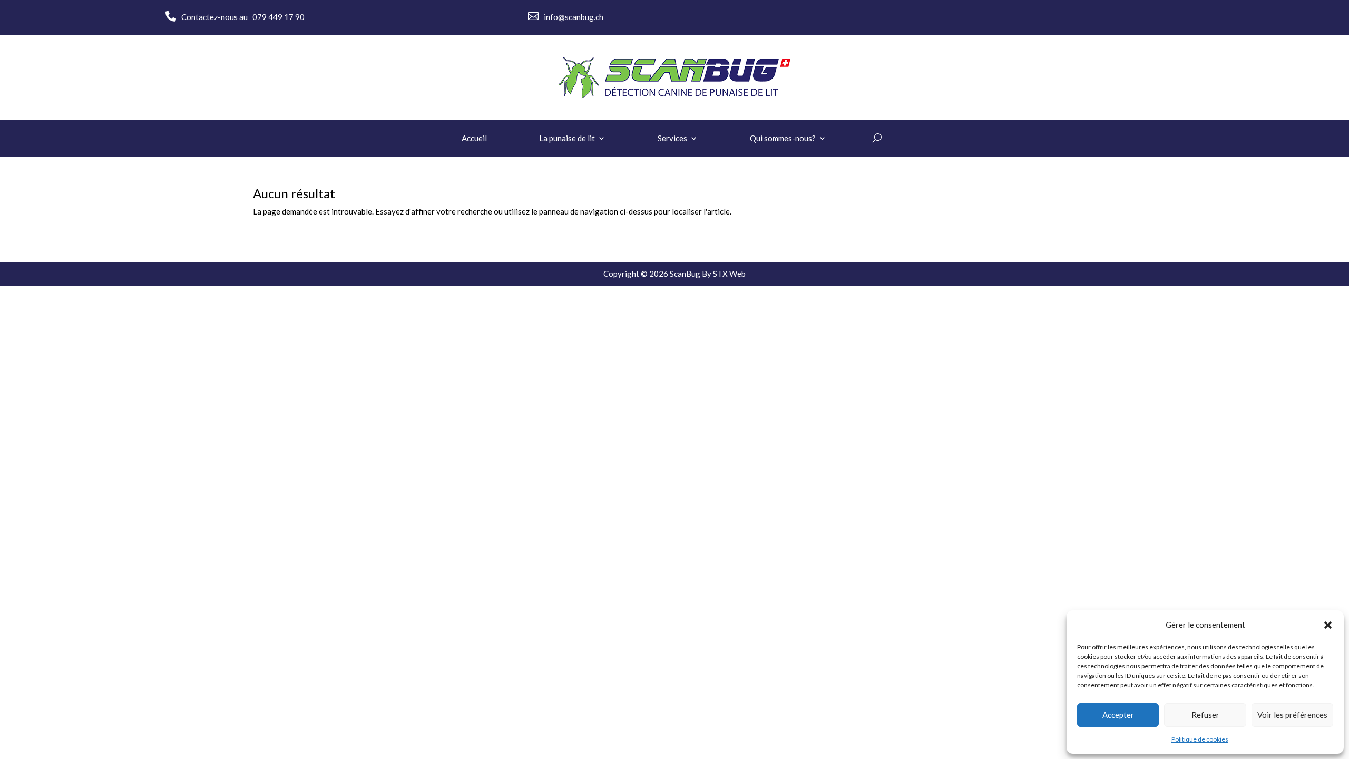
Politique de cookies (1199, 739)
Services (672, 138)
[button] (1328, 625)
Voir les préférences (1292, 714)
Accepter (1118, 714)
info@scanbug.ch (573, 17)
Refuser (1205, 714)
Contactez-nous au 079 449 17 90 (243, 17)
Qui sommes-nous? (783, 138)
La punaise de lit (567, 138)
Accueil (474, 138)
